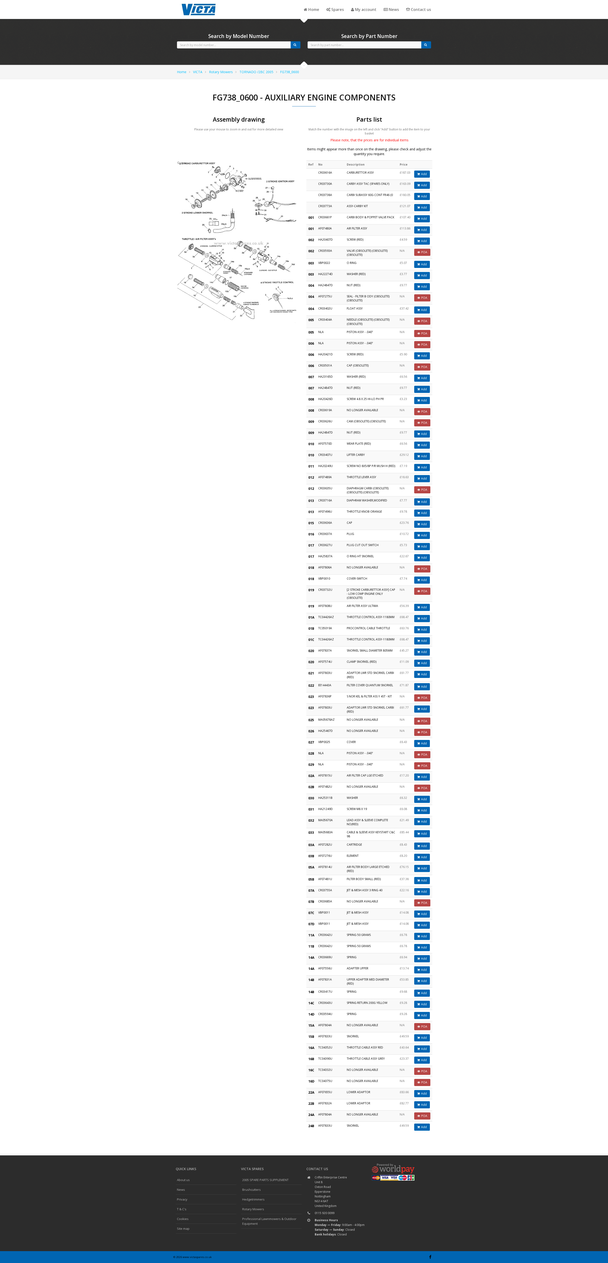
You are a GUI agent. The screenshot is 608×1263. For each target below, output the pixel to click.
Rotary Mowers (221, 72)
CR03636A (325, 523)
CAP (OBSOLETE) (358, 365)
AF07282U (325, 845)
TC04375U (325, 1081)
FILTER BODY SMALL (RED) (364, 879)
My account (365, 9)
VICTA (197, 72)
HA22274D (325, 274)
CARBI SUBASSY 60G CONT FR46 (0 (370, 195)
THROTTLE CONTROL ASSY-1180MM (370, 617)
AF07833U (325, 1036)
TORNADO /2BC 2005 (256, 72)
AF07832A (325, 1103)
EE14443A (324, 685)
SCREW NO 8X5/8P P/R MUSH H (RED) (371, 466)
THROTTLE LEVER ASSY (361, 477)
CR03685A (325, 901)
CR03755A (325, 890)
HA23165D (325, 377)
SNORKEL (353, 1036)
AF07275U (325, 296)
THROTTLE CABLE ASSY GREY (366, 1059)
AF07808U (325, 606)
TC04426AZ (326, 617)
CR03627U (325, 545)
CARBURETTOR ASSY (360, 173)
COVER (351, 742)
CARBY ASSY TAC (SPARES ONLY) (368, 184)
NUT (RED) (353, 285)
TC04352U (325, 1047)
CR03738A (325, 195)
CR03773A (325, 206)
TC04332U (325, 1070)
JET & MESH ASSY (358, 912)
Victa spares (252, 1169)
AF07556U (325, 968)
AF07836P (325, 696)
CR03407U (325, 455)
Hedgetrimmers (253, 1199)
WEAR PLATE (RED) (359, 444)
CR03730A (325, 184)
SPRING (351, 957)
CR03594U (325, 1014)
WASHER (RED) (356, 274)
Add (424, 174)
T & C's (181, 1209)
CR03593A (325, 251)
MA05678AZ (326, 720)
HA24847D (325, 285)
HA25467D (325, 731)
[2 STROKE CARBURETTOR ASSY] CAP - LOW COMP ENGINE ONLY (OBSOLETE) (371, 594)
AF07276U (325, 856)
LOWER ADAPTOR (358, 1092)
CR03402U (325, 308)
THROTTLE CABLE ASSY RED (365, 1047)
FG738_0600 (289, 72)
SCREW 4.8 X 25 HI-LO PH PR (365, 399)
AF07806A (325, 567)
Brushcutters (251, 1189)
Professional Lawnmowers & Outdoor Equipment (269, 1221)
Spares (337, 9)
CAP (349, 523)
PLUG (350, 534)
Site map (183, 1228)
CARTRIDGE (354, 845)
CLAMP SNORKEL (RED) (361, 662)
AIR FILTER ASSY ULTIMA (362, 606)
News (393, 9)
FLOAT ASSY (355, 308)
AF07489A (325, 477)
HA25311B (325, 798)
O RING (351, 263)
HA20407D (325, 240)
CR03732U (325, 590)
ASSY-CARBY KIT (357, 206)
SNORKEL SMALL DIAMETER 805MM (370, 650)
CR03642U (325, 935)
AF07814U (325, 867)
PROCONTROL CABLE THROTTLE (368, 628)
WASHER (352, 798)
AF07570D (325, 444)
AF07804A (325, 1025)
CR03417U (325, 992)
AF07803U (325, 673)
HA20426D (325, 399)
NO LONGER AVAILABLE (362, 410)
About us (183, 1180)
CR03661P (325, 217)
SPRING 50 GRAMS (359, 935)
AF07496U (325, 512)
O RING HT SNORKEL (360, 556)
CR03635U (325, 488)
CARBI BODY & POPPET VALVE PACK (370, 217)
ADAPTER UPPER (357, 968)
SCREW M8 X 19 (357, 809)
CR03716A (325, 500)
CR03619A (325, 410)
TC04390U (325, 1059)
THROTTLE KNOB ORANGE (364, 512)
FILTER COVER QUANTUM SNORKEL (370, 685)
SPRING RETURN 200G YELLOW (367, 1003)
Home (313, 9)
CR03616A (325, 173)
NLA (321, 332)
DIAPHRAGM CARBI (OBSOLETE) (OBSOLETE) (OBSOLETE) (368, 490)
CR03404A (325, 320)
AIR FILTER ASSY (357, 228)
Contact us (420, 9)
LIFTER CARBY (356, 455)
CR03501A (325, 365)
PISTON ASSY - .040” (360, 332)
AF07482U (325, 787)
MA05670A (325, 820)
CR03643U (325, 1003)
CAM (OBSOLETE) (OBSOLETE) (366, 421)
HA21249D (325, 809)
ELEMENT (353, 856)
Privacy (182, 1199)
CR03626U (325, 421)
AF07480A (325, 228)
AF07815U (325, 775)
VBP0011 (324, 912)
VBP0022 (324, 263)
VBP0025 (324, 742)
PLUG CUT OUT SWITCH (363, 545)
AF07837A (325, 650)
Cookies (183, 1219)
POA (424, 252)
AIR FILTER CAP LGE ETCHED (365, 775)
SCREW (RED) (355, 240)
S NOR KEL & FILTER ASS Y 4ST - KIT (369, 696)
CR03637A (325, 534)
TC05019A (325, 628)
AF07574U (325, 662)
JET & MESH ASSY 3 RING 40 (364, 890)
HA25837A (325, 556)
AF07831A (325, 979)
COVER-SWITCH (357, 579)
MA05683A (325, 832)
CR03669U (325, 957)
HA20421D (325, 354)
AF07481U (325, 879)
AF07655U (325, 1092)
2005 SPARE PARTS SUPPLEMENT (265, 1180)
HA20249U (325, 466)
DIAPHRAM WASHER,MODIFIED (367, 500)
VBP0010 (324, 579)
